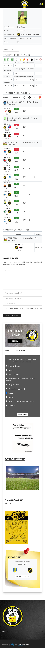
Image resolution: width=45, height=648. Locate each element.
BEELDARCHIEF (15, 459)
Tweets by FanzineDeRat (15, 350)
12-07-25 (7, 191)
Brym (11, 370)
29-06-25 (7, 208)
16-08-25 (7, 174)
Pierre (11, 393)
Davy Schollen (14, 385)
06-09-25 (7, 132)
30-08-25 (7, 157)
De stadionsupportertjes (17, 389)
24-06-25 (19, 244)
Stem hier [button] (22, 415)
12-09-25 (7, 148)
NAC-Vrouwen (14, 374)
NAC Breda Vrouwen (30, 34)
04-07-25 (7, 200)
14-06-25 (7, 217)
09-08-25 (7, 183)
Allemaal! (12, 405)
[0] (39, 4)
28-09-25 (7, 124)
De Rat (11, 397)
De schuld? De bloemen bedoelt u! (21, 401)
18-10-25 (7, 108)
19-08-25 (7, 165)
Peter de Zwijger (14, 366)
